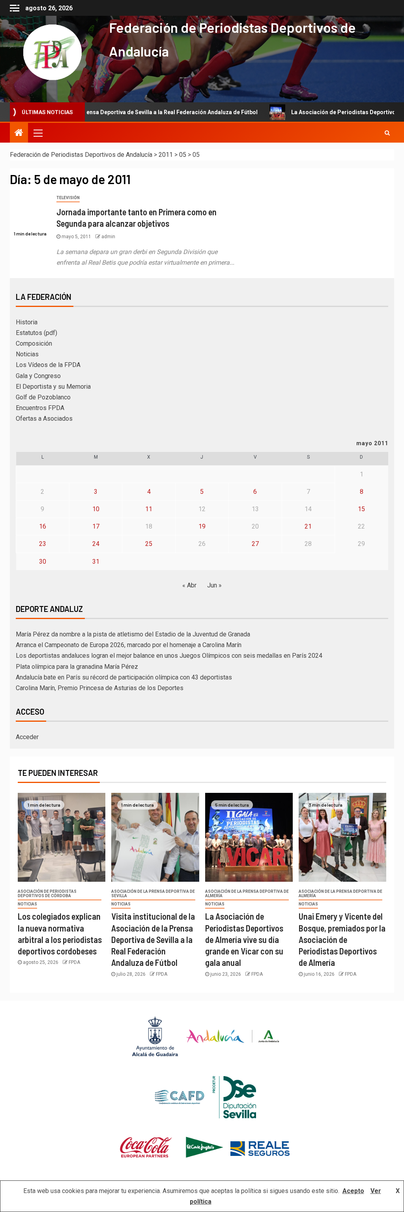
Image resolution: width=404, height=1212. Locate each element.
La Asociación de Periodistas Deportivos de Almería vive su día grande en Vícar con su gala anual (244, 939)
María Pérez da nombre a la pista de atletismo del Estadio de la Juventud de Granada (133, 634)
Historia (26, 322)
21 (308, 526)
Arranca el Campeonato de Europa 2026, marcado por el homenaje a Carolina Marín (128, 645)
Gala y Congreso (38, 376)
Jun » (214, 585)
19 (202, 526)
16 (42, 526)
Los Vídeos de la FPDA (48, 365)
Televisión (68, 198)
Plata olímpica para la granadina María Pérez (77, 666)
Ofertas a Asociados (44, 418)
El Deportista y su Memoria (53, 386)
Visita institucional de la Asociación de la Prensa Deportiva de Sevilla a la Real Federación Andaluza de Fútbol (153, 939)
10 (95, 509)
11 (148, 509)
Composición (34, 343)
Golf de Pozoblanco (43, 397)
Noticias (27, 354)
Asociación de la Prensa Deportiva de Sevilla (153, 893)
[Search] (387, 132)
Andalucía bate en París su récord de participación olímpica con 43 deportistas (124, 677)
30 (42, 561)
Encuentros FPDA (40, 408)
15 (361, 509)
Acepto (353, 1191)
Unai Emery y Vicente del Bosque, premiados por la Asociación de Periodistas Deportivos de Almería (342, 939)
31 (95, 561)
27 (255, 544)
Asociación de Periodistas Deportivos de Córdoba (47, 893)
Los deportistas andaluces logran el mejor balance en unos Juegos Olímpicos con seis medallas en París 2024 (169, 655)
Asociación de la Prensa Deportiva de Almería (247, 893)
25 (148, 544)
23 (42, 544)
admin (108, 236)
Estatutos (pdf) (36, 333)
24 (95, 544)
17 (95, 526)
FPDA (74, 962)
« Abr (189, 585)
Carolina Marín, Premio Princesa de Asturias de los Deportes (99, 688)
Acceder (27, 737)
